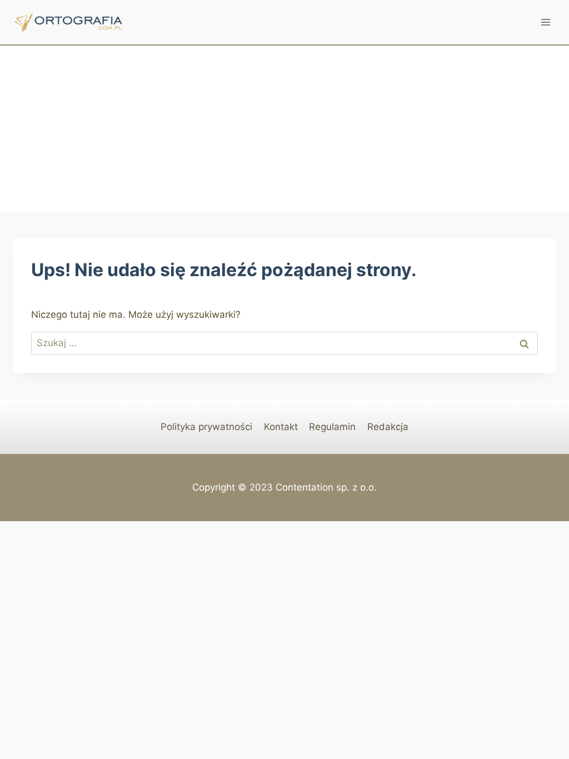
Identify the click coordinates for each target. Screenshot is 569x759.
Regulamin (332, 426)
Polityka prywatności (206, 426)
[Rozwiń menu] (545, 22)
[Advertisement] (284, 129)
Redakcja (387, 426)
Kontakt (281, 426)
